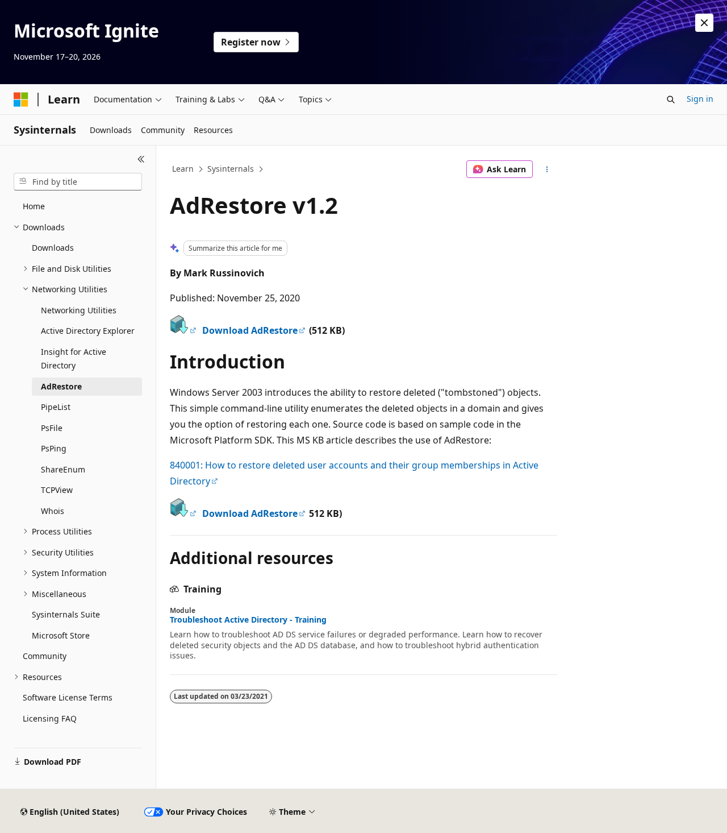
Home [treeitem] (34, 206)
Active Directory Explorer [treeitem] (88, 330)
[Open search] (670, 99)
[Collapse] (141, 159)
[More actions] (547, 169)
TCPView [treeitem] (57, 489)
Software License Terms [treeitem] (67, 697)
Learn (183, 168)
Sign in (700, 98)
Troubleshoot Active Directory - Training (248, 620)
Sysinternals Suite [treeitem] (66, 614)
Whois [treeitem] (52, 510)
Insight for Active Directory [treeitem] (73, 358)
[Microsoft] (21, 99)
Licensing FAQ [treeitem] (50, 718)
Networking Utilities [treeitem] (78, 310)
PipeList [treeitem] (55, 406)
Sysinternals (230, 168)
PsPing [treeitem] (53, 448)
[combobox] (78, 182)
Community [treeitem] (44, 655)
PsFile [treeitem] (51, 427)
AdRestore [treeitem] (61, 386)
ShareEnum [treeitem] (63, 469)
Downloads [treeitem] (53, 247)
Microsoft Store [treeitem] (61, 635)
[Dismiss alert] (704, 23)
